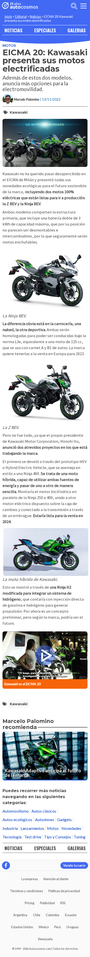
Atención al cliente (55, 879)
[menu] (83, 6)
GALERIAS (77, 30)
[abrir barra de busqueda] (74, 6)
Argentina (20, 915)
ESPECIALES (45, 30)
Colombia (52, 915)
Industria (10, 828)
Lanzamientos (32, 828)
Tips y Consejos (57, 836)
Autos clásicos (44, 811)
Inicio (8, 17)
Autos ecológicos (17, 819)
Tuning (80, 836)
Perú (57, 927)
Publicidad (47, 903)
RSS (62, 903)
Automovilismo (15, 811)
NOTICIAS (13, 30)
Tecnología (12, 836)
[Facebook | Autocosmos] (6, 865)
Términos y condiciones (26, 891)
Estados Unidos (22, 927)
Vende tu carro (74, 865)
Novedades (71, 828)
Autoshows (44, 819)
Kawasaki (19, 112)
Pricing (29, 903)
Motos (9, 45)
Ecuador (71, 915)
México (44, 927)
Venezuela (45, 939)
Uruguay (72, 927)
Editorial (21, 17)
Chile (36, 915)
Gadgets (64, 819)
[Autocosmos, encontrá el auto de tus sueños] (20, 6)
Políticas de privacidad (64, 891)
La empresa (30, 879)
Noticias (35, 17)
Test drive (32, 836)
